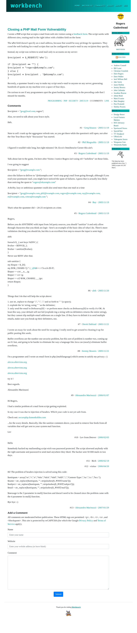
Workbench (76, 607)
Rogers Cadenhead (87, 153)
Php (65, 101)
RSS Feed (121, 57)
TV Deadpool (119, 134)
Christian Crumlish (121, 71)
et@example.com (16, 196)
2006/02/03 (103, 437)
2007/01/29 (103, 507)
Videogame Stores (120, 139)
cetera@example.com (35, 196)
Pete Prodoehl (119, 104)
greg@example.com (30, 170)
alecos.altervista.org (17, 362)
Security (73, 101)
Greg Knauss (90, 127)
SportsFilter (118, 131)
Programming (55, 101)
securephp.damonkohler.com (32, 417)
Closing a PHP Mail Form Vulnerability (37, 29)
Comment (12, 553)
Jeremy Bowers (89, 351)
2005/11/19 (84, 101)
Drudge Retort (119, 115)
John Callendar (119, 90)
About (118, 6)
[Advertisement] (58, 19)
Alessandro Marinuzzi (85, 395)
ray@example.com (91, 193)
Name (10, 529)
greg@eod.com (28, 111)
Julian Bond (118, 96)
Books (110, 6)
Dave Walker (118, 77)
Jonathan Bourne (120, 93)
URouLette (118, 137)
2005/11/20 (103, 290)
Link (106, 101)
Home (78, 6)
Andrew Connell (120, 66)
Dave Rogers (118, 74)
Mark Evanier (119, 99)
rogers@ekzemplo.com (44, 182)
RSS (126, 6)
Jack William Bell (120, 79)
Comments (100, 6)
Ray (94, 202)
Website (11, 541)
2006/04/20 (103, 466)
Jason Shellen (119, 85)
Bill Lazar (117, 68)
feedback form (80, 34)
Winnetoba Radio (120, 145)
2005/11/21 (103, 324)
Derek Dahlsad (89, 324)
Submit (58, 594)
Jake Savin (118, 82)
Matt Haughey (119, 101)
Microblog (87, 6)
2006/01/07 (103, 395)
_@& (33, 268)
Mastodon (120, 49)
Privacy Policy (86, 520)
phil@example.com (50, 193)
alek (94, 290)
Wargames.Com (120, 142)
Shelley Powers (119, 107)
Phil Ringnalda (89, 142)
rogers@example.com (70, 193)
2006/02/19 (103, 461)
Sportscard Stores (120, 128)
